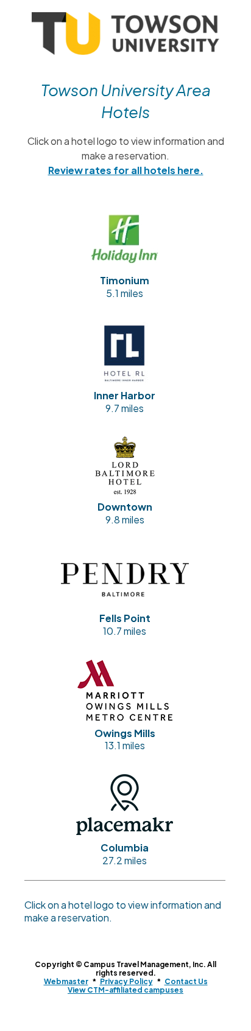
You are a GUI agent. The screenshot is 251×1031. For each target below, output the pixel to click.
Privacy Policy (126, 981)
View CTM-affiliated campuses (125, 989)
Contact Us (186, 981)
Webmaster (66, 981)
